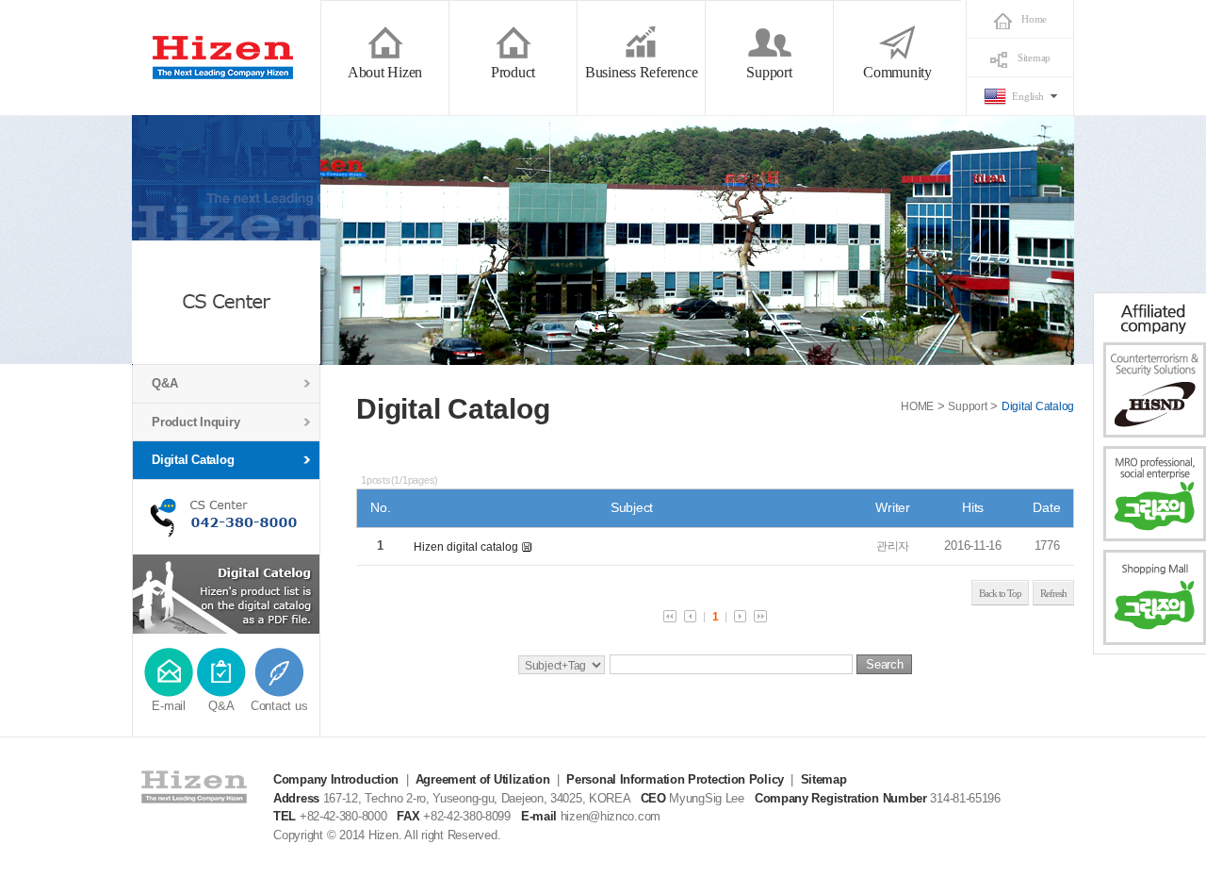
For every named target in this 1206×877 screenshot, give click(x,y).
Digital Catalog (193, 460)
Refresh (1053, 593)
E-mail (169, 706)
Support (967, 406)
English (1027, 96)
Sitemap (1034, 57)
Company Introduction (336, 779)
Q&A (164, 383)
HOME (917, 406)
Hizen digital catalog (466, 547)
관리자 (892, 546)
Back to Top (1000, 593)
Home (1034, 19)
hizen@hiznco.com (610, 816)
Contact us (279, 706)
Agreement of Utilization (483, 779)
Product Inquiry (195, 422)
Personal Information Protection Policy (675, 779)
